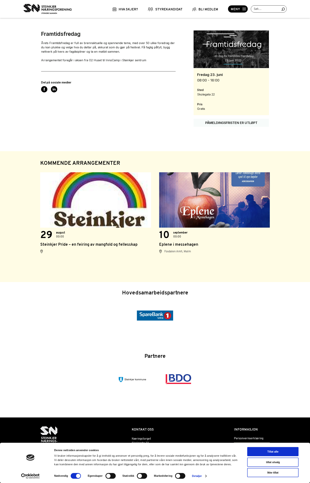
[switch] (110, 476)
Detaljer (197, 475)
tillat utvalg (273, 462)
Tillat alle (272, 451)
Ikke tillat (272, 472)
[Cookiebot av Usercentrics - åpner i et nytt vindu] (30, 476)
